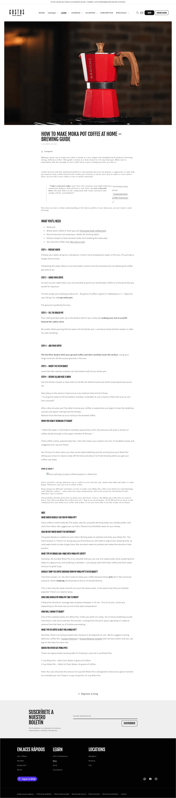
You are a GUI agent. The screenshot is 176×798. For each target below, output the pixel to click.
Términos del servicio (79, 794)
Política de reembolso (44, 794)
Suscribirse (129, 723)
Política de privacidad (61, 794)
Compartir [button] (48, 151)
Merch (19, 770)
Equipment (21, 765)
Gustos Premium (69, 638)
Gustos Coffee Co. (28, 794)
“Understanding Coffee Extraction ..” (120, 198)
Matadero (93, 756)
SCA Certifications (60, 756)
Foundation (58, 770)
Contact (124, 794)
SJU (90, 765)
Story (55, 765)
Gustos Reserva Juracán (91, 638)
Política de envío (94, 794)
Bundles (20, 761)
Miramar (92, 761)
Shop (149, 13)
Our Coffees (22, 756)
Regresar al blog (89, 693)
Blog (55, 761)
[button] (52, 12)
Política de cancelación (110, 794)
